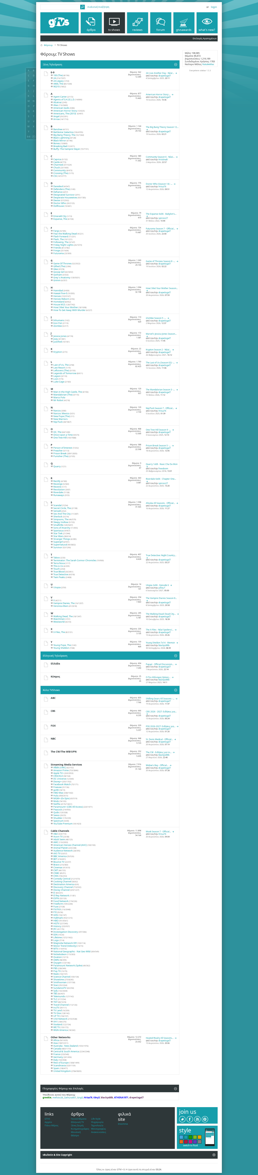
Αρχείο (48, 1122)
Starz (56, 985)
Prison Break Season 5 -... (158, 445)
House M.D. (59, 304)
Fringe (56, 250)
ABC (53, 698)
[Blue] (181, 1137)
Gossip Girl (58, 271)
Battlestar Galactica (63, 132)
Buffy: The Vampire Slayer (66, 148)
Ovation (57, 957)
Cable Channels (60, 830)
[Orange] (181, 1142)
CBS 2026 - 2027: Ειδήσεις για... (161, 711)
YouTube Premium (62, 823)
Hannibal (58, 290)
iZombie (57, 325)
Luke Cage (58, 381)
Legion (57, 376)
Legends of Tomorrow (64, 373)
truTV (56, 1007)
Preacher (58, 450)
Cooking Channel (62, 881)
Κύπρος (55, 676)
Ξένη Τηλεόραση (52, 64)
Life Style (95, 1118)
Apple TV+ (58, 773)
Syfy (55, 990)
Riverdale (58, 492)
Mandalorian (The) (62, 394)
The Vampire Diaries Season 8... (161, 598)
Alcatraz (57, 102)
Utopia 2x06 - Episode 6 (157, 585)
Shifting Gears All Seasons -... (160, 698)
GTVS (47, 1118)
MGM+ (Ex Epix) (61, 798)
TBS (55, 993)
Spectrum (58, 820)
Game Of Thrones (62, 263)
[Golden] (199, 1137)
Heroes (57, 296)
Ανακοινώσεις (98, 1132)
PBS (55, 968)
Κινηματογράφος (80, 1128)
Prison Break (60, 453)
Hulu (55, 795)
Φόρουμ (48, 45)
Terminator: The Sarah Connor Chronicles (74, 560)
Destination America (63, 884)
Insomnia (123, 1123)
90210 (56, 86)
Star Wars (58, 536)
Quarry (57, 466)
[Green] (190, 1137)
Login (214, 7)
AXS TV (57, 853)
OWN (56, 959)
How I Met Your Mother (65, 307)
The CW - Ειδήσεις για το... (158, 752)
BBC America (60, 856)
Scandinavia (59, 1065)
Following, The (60, 242)
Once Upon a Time (63, 434)
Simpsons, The (60, 519)
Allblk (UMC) (59, 767)
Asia (55, 1043)
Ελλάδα (55, 663)
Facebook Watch (62, 784)
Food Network (60, 901)
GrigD (80, 1097)
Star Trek (57, 533)
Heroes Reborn (61, 298)
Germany (58, 1057)
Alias (55, 105)
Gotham (57, 274)
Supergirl (58, 541)
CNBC (56, 873)
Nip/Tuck (58, 421)
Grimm (57, 280)
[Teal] (186, 1137)
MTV (55, 948)
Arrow (56, 119)
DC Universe (59, 778)
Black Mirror (59, 140)
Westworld (59, 621)
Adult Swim (59, 839)
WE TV (56, 1027)
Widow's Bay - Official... (157, 765)
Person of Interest (62, 447)
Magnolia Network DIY (65, 943)
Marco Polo (59, 397)
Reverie (57, 486)
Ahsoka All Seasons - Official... (160, 503)
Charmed (58, 164)
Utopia (57, 587)
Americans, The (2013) (65, 113)
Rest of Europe (61, 1062)
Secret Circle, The (62, 508)
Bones (56, 143)
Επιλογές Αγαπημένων (205, 38)
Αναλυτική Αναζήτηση (98, 6)
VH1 (55, 1021)
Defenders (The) (61, 189)
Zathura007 (70, 1097)
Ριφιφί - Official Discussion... (160, 664)
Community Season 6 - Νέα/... (160, 156)
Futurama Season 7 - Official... (160, 228)
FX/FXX (57, 909)
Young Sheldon (61, 647)
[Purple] (195, 1142)
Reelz (56, 973)
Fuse (55, 906)
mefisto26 (57, 1097)
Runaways (58, 495)
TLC (55, 999)
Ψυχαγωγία (97, 1122)
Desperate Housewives (65, 197)
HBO (55, 920)
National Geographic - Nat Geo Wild (71, 951)
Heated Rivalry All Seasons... (159, 1037)
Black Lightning (61, 137)
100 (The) (58, 75)
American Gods (61, 107)
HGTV (56, 923)
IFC (55, 929)
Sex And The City (62, 513)
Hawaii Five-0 (60, 293)
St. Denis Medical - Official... (159, 739)
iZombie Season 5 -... (156, 318)
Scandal (57, 505)
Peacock (57, 809)
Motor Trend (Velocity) (65, 945)
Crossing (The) (60, 173)
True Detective (60, 574)
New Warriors (60, 419)
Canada (57, 1048)
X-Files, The (59, 632)
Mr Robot (58, 400)
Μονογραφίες (98, 1128)
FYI (55, 912)
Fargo (56, 230)
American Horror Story (65, 110)
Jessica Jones (60, 336)
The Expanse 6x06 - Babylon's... (161, 213)
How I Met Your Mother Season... (162, 288)
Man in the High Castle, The (67, 391)
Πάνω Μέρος (51, 1125)
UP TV (56, 1016)
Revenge (57, 483)
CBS (53, 711)
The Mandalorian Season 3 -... (160, 389)
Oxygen (57, 962)
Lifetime (57, 937)
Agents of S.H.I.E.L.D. (64, 99)
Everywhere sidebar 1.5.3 (200, 70)
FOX (53, 725)
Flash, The (58, 239)
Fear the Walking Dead (65, 233)
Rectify (56, 481)
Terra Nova (59, 563)
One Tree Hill (60, 437)
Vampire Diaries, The (64, 603)
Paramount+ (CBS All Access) (68, 806)
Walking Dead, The (63, 616)
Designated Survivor (64, 194)
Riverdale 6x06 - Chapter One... (161, 478)
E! (54, 892)
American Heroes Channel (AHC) (70, 845)
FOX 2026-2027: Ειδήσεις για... (160, 726)
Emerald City (60, 216)
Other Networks (60, 1037)
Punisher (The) (60, 456)
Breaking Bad (60, 146)
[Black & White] (199, 1142)
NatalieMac (208, 64)
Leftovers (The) (61, 370)
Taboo (56, 557)
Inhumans (58, 320)
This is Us (58, 566)
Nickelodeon (60, 954)
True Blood (59, 571)
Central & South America (66, 1051)
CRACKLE (58, 775)
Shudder (57, 818)
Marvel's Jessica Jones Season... (161, 333)
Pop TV (57, 971)
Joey (55, 338)
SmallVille (58, 524)
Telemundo (59, 996)
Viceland (57, 1024)
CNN (55, 875)
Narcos (57, 410)
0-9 (28, 136)
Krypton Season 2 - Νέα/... (158, 349)
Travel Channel (61, 1004)
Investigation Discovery (65, 931)
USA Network (60, 1018)
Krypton (57, 351)
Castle (56, 162)
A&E (55, 833)
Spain (56, 1068)
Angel (56, 116)
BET (55, 859)
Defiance (57, 191)
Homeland (58, 301)
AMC (55, 842)
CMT (55, 870)
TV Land (57, 1010)
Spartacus (58, 530)
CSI (55, 175)
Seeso (56, 815)
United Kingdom (62, 1071)
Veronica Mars (60, 605)
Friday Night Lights (63, 244)
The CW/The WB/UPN (64, 751)
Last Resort (59, 367)
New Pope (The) (61, 416)
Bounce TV (58, 861)
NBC (53, 738)
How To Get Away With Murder (69, 310)
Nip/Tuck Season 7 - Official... (160, 408)
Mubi (56, 801)
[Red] (186, 1142)
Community (59, 170)
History (57, 926)
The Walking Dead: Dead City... (161, 613)
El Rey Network (61, 895)
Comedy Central (61, 878)
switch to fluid (190, 1145)
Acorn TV (58, 836)
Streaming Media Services (66, 764)
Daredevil (58, 186)
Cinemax (57, 867)
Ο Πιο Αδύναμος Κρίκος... (158, 677)
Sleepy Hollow (60, 522)
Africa (56, 1040)
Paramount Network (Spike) (67, 965)
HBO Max (58, 792)
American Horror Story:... (158, 94)
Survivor (57, 547)
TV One (57, 1013)
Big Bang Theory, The (64, 134)
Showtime (58, 979)
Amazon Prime (61, 770)
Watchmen (59, 618)
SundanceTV (59, 987)
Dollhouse (58, 205)
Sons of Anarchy (61, 527)
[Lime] (195, 1137)
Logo (56, 940)
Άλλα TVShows (51, 690)
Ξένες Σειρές (77, 1125)
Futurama (58, 253)
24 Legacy (58, 80)
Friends (57, 247)
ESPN (56, 898)
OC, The (57, 432)
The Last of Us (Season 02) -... (160, 362)
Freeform (58, 903)
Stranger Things (61, 538)
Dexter (56, 200)
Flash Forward (60, 236)
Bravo (56, 864)
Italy (55, 1059)
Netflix (56, 803)
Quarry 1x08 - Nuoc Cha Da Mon (161, 464)
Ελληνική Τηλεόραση (55, 655)
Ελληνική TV (77, 1122)
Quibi (56, 812)
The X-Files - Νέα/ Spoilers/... (159, 629)
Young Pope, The (62, 645)
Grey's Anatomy (61, 277)
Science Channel (61, 976)
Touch (56, 568)
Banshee (57, 129)
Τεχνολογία (97, 1125)
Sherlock (57, 516)
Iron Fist (57, 323)
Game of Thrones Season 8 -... (160, 261)
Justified (57, 341)
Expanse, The (60, 218)
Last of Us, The (61, 364)
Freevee (57, 787)
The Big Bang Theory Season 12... (162, 127)
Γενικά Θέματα (78, 1118)
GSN (55, 914)
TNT (55, 1001)
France (56, 1054)
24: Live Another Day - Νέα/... (160, 73)
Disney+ (57, 781)
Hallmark (58, 917)
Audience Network (63, 850)
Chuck (56, 167)
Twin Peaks (59, 577)
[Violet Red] (190, 1142)
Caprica (57, 159)
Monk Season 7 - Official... (158, 831)
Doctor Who (59, 203)
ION (55, 934)
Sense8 (57, 510)
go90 (56, 789)
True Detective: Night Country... (161, 555)
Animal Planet (60, 847)
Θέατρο (75, 1135)
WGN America (60, 1030)
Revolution (59, 489)
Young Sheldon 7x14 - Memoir (160, 642)
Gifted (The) (59, 266)
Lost (55, 378)
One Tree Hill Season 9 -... (158, 429)
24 (54, 78)
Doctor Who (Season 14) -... (159, 183)
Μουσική (76, 1132)
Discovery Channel (63, 887)
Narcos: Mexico (61, 413)
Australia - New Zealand (65, 1045)
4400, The (58, 83)
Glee (55, 269)
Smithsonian (60, 982)
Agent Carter (60, 96)
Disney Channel (61, 889)
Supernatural (60, 544)
